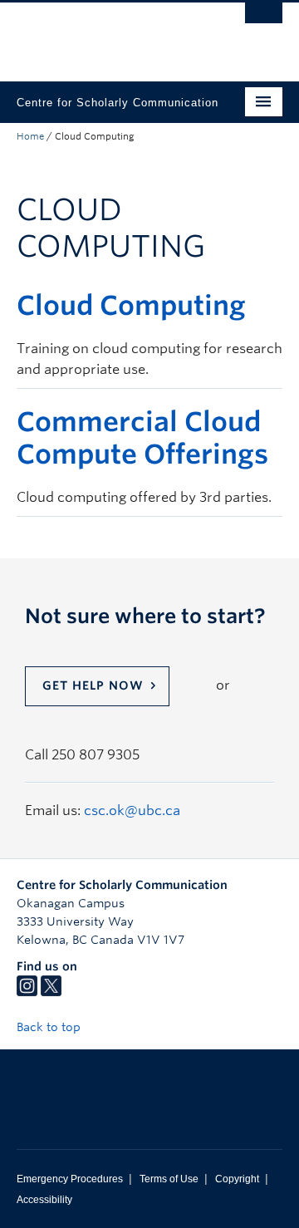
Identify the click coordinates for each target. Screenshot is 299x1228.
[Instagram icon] (27, 992)
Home (30, 136)
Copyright (237, 1179)
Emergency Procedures (70, 1179)
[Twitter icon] (51, 992)
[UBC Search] (263, 20)
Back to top (50, 1027)
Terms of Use (169, 1179)
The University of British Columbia (110, 34)
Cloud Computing (131, 305)
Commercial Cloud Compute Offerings (142, 437)
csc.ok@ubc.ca (132, 810)
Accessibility (44, 1200)
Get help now (93, 685)
